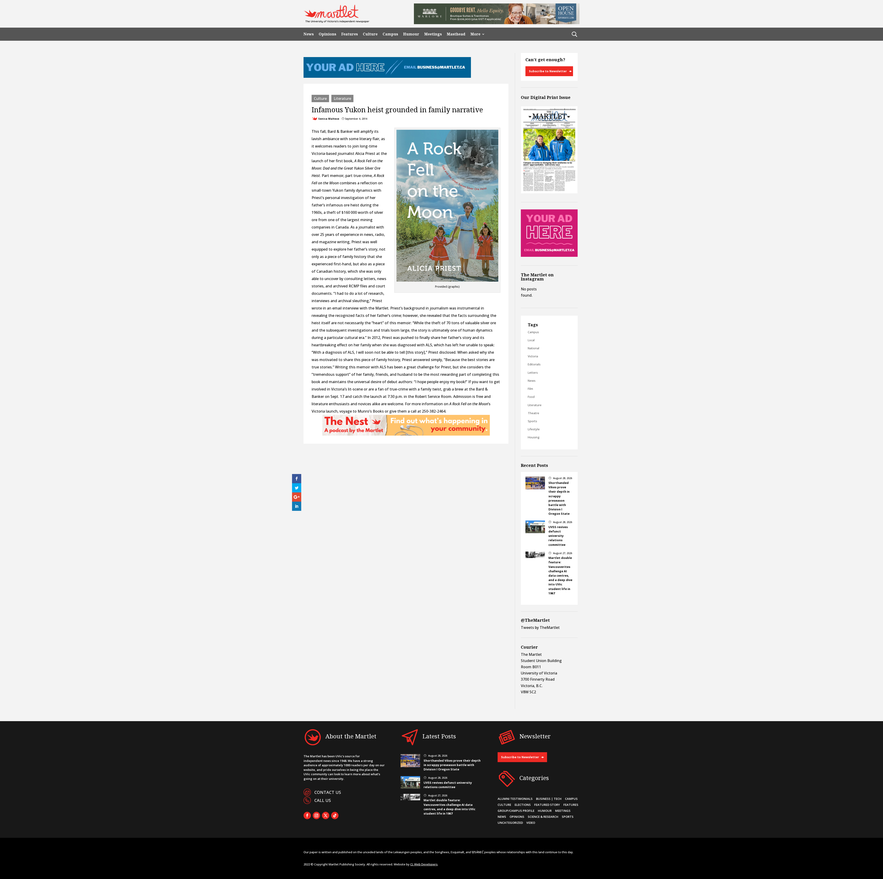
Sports (532, 421)
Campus (390, 34)
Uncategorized (510, 823)
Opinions (327, 34)
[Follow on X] (325, 815)
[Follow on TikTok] (334, 815)
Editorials (534, 364)
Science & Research (543, 817)
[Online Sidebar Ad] (549, 255)
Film (530, 389)
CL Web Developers (424, 864)
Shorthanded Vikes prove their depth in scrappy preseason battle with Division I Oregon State (559, 498)
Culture (370, 34)
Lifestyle (534, 429)
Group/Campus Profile (516, 811)
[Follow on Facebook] (307, 815)
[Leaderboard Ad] (387, 76)
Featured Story (547, 805)
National (533, 348)
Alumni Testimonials (515, 799)
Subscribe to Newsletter (548, 71)
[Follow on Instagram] (316, 815)
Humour (411, 34)
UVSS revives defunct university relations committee (558, 536)
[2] (406, 434)
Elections (523, 805)
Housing (533, 437)
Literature (342, 98)
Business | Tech (549, 799)
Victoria (533, 356)
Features (349, 34)
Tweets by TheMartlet (540, 627)
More (475, 34)
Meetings (433, 34)
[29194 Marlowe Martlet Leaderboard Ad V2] (496, 22)
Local (531, 340)
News (309, 34)
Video (530, 823)
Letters (533, 372)
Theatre (533, 413)
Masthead (456, 34)
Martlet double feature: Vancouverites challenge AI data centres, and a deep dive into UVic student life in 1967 (560, 575)
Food (531, 397)
